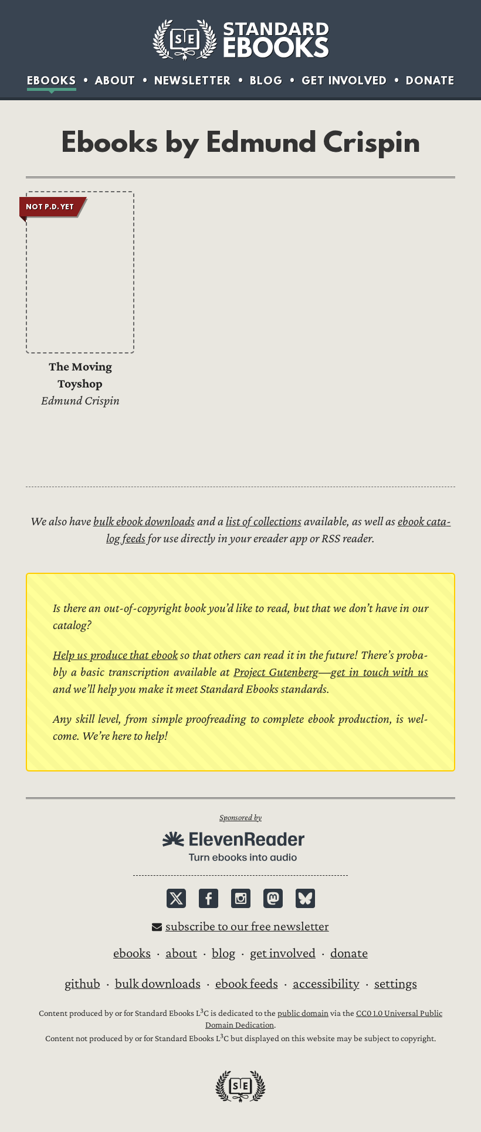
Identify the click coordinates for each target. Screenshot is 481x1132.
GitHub (82, 983)
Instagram (240, 898)
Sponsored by (240, 817)
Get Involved (344, 80)
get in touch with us (379, 672)
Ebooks (51, 80)
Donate (430, 80)
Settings (395, 983)
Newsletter (192, 80)
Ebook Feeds (246, 983)
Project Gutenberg (276, 672)
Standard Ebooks (240, 39)
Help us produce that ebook (115, 655)
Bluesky (305, 898)
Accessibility (326, 983)
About (115, 80)
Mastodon (273, 898)
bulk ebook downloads (144, 521)
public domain (302, 1013)
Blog (266, 80)
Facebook (208, 898)
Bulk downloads (158, 983)
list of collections (264, 521)
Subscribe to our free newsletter (247, 926)
